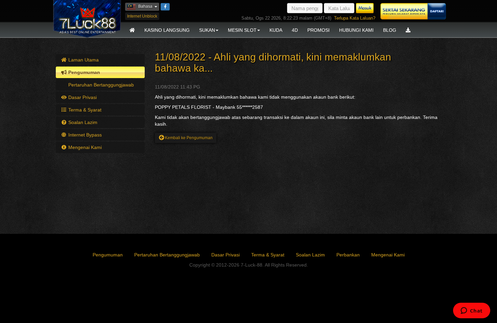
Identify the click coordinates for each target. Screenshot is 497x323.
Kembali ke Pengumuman (189, 137)
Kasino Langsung (167, 30)
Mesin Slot (242, 30)
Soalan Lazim (82, 122)
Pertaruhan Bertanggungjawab (100, 85)
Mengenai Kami (84, 147)
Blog (389, 30)
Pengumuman (83, 72)
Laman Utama (83, 60)
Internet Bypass (84, 135)
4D (295, 30)
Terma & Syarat (84, 110)
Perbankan (348, 254)
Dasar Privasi (82, 97)
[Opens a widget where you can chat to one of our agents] (471, 311)
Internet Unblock (142, 16)
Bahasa (148, 6)
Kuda (275, 30)
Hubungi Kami (356, 30)
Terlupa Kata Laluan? (354, 18)
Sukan (207, 30)
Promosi (318, 30)
